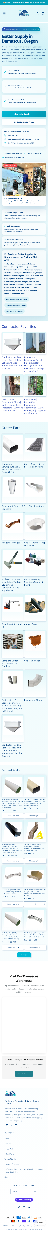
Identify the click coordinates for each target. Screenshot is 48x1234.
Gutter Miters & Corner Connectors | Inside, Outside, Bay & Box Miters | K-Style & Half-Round (12, 705)
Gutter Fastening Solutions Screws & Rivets (33, 582)
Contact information (36, 1229)
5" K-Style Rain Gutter (34, 506)
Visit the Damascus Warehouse (17, 299)
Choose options (13, 816)
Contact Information (11, 1164)
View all (24, 955)
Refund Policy (9, 1154)
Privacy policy (41, 1226)
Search (6, 1139)
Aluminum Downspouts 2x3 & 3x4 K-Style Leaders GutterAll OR (11, 468)
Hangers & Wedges (11, 542)
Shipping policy (23, 1229)
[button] (4, 13)
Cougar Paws (30, 624)
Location (7, 1144)
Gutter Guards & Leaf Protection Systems (34, 465)
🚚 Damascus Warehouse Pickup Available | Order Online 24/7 (24, 2)
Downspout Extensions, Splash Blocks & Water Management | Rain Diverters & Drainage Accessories (34, 364)
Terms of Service (10, 1159)
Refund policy (31, 1226)
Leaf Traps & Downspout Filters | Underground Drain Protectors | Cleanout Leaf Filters (12, 405)
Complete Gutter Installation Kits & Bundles (10, 663)
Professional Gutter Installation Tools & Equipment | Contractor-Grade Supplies (11, 585)
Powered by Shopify (19, 1226)
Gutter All (10, 1226)
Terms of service (12, 1229)
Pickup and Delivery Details (16, 305)
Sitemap (7, 1177)
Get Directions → (24, 1074)
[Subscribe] (35, 1191)
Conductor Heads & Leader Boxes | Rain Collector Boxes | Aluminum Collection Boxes (12, 363)
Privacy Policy (9, 1149)
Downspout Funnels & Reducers (12, 507)
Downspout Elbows (33, 700)
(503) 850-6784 (13, 135)
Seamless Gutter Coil (12, 624)
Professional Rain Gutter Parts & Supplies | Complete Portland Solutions (23, 1170)
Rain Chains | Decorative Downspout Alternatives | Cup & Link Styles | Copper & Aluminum (35, 406)
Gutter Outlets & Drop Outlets (35, 544)
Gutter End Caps (32, 660)
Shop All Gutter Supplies (14, 311)
